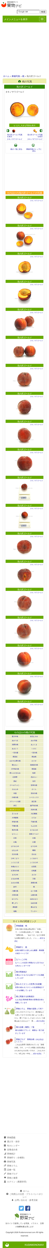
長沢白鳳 (15, 830)
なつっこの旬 (21, 959)
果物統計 (11, 1153)
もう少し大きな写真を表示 (24, 125)
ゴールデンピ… (15, 785)
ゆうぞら (15, 899)
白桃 (34, 838)
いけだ (34, 748)
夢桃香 (15, 907)
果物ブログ (12, 1173)
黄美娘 (34, 769)
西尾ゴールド (34, 834)
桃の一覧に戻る (16, 149)
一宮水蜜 (15, 752)
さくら (34, 789)
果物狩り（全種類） (16, 1157)
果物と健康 (12, 1177)
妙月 (15, 886)
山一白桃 (34, 891)
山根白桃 (34, 895)
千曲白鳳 (34, 821)
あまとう (15, 748)
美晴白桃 (34, 882)
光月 (34, 781)
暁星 (34, 773)
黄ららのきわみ (15, 773)
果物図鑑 (11, 1137)
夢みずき (34, 907)
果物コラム (12, 1165)
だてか (34, 817)
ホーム (6, 76)
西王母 (34, 801)
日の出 (34, 854)
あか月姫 (34, 740)
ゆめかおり (34, 899)
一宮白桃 (34, 752)
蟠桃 (34, 850)
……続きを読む (39, 1021)
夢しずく (15, 903)
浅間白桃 (15, 744)
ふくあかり (34, 858)
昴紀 (15, 781)
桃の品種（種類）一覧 (25, 1027)
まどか (34, 874)
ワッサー (34, 911)
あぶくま (34, 744)
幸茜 (15, 793)
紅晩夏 (34, 870)
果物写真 (16, 76)
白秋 (15, 838)
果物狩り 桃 (21, 947)
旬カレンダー (13, 1145)
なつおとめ (34, 830)
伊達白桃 (15, 821)
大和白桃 (15, 895)
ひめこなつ (15, 858)
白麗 (34, 842)
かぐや (34, 761)
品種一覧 (11, 1169)
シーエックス (34, 797)
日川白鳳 (15, 854)
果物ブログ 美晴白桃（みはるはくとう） (30, 1040)
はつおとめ (15, 846)
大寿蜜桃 (15, 817)
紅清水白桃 (15, 870)
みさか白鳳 (15, 882)
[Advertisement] (24, 48)
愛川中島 (15, 736)
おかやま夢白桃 (15, 761)
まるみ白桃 (15, 878)
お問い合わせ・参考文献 (26, 1199)
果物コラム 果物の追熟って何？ (30, 1008)
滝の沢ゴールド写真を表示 (14, 135)
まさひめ (15, 874)
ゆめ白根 (34, 903)
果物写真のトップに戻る (34, 150)
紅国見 (34, 866)
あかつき (15, 740)
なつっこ (15, 834)
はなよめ (15, 850)
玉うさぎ (15, 813)
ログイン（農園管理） (17, 1181)
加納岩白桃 (34, 765)
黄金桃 (34, 756)
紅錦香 (15, 777)
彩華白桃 (34, 785)
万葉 (34, 878)
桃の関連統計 (21, 971)
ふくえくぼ (15, 862)
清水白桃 (34, 793)
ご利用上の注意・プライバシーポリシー (26, 1195)
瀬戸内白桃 (34, 805)
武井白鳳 (34, 809)
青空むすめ (34, 736)
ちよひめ (34, 826)
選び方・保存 (13, 1141)
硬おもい (15, 765)
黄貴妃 (15, 756)
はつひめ (34, 846)
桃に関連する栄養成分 (25, 996)
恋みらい (34, 777)
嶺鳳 (15, 911)
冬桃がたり (15, 866)
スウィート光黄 (15, 801)
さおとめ (15, 789)
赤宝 (15, 805)
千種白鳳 (15, 826)
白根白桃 (15, 797)
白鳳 (15, 842)
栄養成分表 (12, 1149)
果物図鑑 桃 (21, 925)
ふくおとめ (34, 862)
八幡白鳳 (15, 891)
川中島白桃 (15, 769)
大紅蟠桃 (34, 813)
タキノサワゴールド (14, 139)
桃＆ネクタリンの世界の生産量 (29, 984)
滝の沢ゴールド (24, 197)
